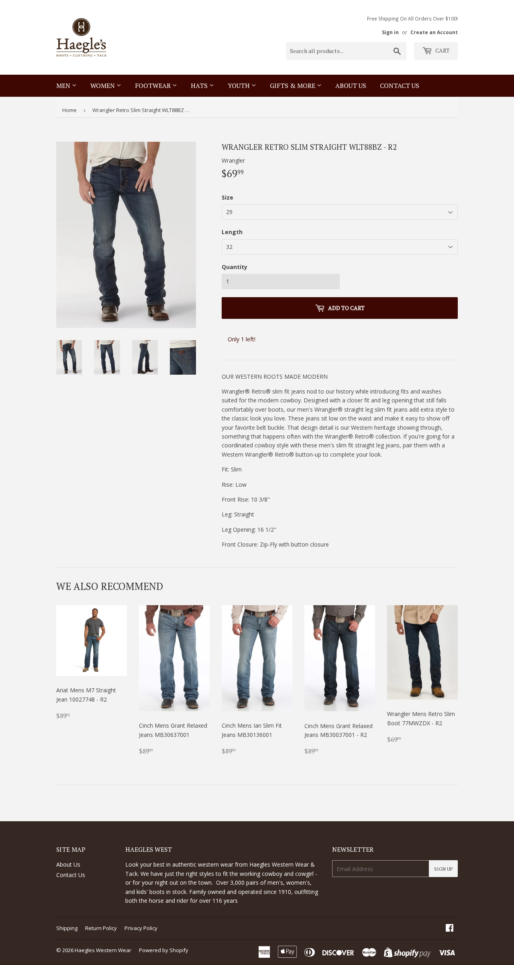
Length (232, 232)
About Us (350, 85)
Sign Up (443, 869)
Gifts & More (293, 85)
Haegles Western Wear (103, 950)
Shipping (67, 928)
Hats (200, 85)
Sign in (390, 32)
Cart (442, 50)
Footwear (153, 85)
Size (227, 197)
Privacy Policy (140, 928)
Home (69, 110)
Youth (239, 85)
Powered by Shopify (163, 950)
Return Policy (101, 928)
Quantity (234, 267)
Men (64, 85)
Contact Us (70, 875)
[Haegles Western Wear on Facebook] (449, 928)
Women (103, 85)
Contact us (399, 85)
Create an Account (434, 32)
